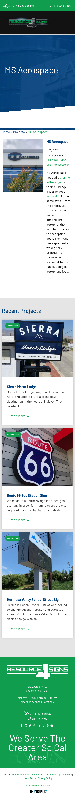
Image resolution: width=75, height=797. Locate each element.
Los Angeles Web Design (37, 785)
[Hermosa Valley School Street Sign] (37, 588)
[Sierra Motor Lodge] (37, 375)
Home (6, 132)
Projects (19, 132)
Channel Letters (57, 164)
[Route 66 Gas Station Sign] (37, 484)
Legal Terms (30, 778)
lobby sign (53, 196)
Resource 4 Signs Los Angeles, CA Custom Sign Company (41, 774)
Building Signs (56, 160)
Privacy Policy (45, 778)
